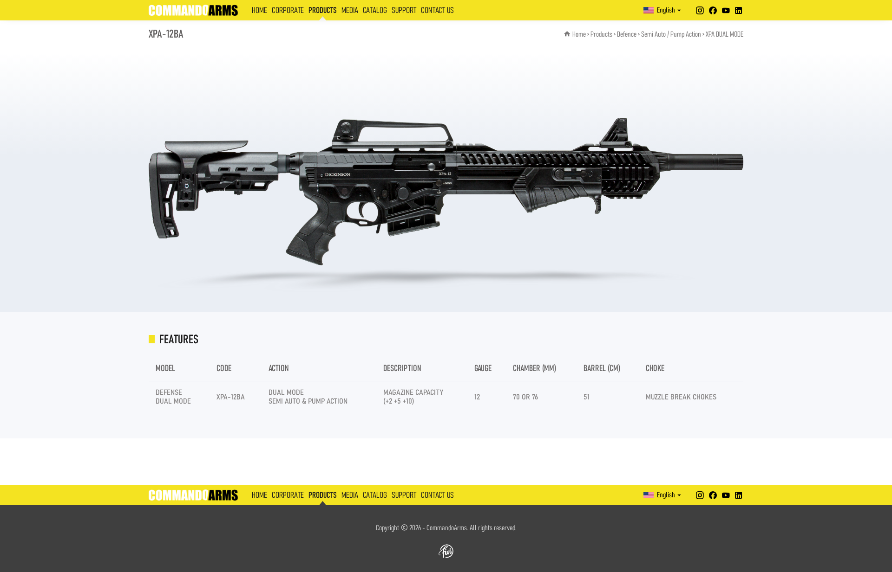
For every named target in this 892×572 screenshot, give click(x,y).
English (666, 10)
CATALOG (375, 10)
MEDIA (349, 10)
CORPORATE (288, 10)
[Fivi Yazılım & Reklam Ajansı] (446, 551)
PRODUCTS (322, 10)
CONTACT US (437, 10)
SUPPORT (404, 10)
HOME (259, 10)
